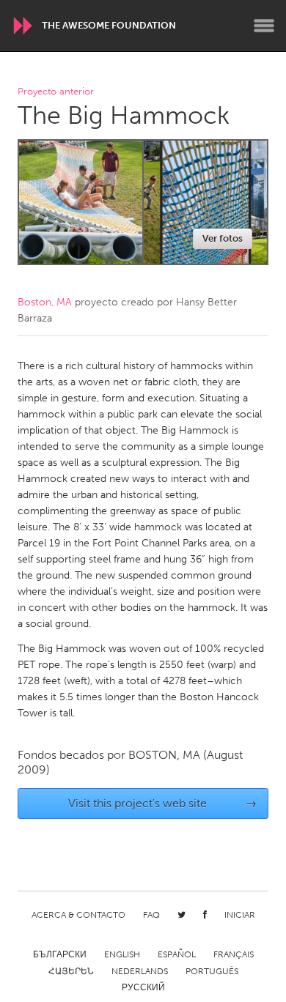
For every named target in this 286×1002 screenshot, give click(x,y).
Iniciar (239, 915)
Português (212, 971)
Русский (143, 987)
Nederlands (139, 971)
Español (177, 954)
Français (233, 954)
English (122, 954)
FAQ (151, 915)
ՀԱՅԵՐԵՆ (71, 971)
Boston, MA (45, 302)
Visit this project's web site (162, 803)
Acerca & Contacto (78, 915)
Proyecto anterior (56, 92)
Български (60, 954)
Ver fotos (222, 238)
